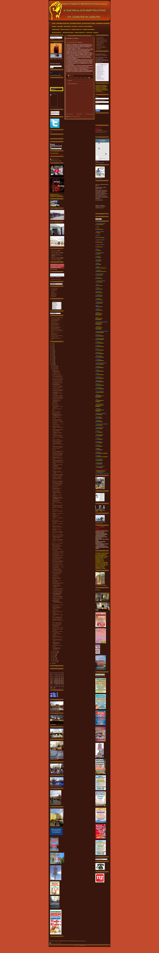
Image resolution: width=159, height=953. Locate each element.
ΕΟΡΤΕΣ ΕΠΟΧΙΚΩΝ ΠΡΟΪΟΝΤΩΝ (100, 44)
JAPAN (53, 410)
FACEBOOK (95, 32)
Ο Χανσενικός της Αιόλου (56, 485)
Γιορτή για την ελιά (55, 610)
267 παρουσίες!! (55, 486)
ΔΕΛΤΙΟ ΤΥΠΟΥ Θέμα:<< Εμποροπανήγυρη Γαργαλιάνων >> (57, 625)
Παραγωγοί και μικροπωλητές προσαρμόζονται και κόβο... (57, 454)
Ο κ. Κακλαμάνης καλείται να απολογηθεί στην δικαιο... (57, 591)
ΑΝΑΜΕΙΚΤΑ (98, 48)
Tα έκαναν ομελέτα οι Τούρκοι (57, 627)
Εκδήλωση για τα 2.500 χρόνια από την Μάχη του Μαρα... (57, 561)
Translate (58, 39)
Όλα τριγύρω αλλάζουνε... (57, 373)
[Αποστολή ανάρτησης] (89, 77)
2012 (52, 362)
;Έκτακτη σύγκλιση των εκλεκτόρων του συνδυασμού (56, 255)
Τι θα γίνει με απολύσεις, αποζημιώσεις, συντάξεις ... (57, 420)
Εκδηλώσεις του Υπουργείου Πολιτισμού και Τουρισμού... (57, 481)
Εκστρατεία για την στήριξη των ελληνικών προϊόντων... (57, 596)
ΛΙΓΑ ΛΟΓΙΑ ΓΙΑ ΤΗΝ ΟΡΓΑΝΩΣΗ (85, 26)
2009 (52, 663)
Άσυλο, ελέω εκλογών (56, 490)
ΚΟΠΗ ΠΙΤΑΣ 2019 (99, 37)
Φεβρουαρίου (54, 660)
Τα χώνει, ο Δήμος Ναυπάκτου (57, 378)
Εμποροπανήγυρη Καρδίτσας (57, 531)
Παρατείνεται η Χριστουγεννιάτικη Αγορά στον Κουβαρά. (57, 258)
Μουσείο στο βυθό (55, 520)
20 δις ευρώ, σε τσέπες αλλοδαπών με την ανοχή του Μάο (57, 472)
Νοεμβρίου (54, 367)
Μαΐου (53, 656)
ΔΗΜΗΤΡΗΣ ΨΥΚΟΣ (55, 159)
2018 (52, 354)
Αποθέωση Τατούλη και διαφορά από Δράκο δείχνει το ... (57, 620)
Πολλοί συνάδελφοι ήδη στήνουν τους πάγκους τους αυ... (57, 444)
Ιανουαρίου (54, 661)
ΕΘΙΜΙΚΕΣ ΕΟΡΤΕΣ (100, 38)
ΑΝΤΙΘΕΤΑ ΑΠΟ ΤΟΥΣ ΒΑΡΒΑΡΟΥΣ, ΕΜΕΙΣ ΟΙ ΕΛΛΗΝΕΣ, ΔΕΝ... (57, 415)
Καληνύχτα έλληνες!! (56, 544)
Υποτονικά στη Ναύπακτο (56, 408)
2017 (52, 355)
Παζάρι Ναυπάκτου (55, 404)
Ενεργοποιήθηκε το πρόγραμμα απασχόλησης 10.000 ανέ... (57, 393)
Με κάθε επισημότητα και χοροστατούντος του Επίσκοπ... (56, 608)
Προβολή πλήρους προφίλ (56, 160)
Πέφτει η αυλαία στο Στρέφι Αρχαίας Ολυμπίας (57, 546)
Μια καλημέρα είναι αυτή (56, 563)
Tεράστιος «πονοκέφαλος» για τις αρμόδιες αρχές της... (57, 441)
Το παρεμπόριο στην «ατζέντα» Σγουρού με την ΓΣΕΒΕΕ (57, 390)
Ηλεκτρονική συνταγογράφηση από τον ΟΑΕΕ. (57, 555)
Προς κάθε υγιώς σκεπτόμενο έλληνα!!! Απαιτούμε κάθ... (57, 380)
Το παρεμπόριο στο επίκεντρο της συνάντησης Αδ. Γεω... (57, 589)
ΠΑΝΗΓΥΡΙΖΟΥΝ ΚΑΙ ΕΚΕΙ (101, 40)
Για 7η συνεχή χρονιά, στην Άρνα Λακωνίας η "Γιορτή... (57, 382)
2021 (52, 350)
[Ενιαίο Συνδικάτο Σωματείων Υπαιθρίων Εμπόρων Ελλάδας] (54, 106)
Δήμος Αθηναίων (54, 322)
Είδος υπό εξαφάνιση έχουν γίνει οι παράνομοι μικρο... (57, 617)
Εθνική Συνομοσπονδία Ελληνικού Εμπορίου (55, 324)
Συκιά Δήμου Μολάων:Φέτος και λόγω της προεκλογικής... (57, 465)
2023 (52, 347)
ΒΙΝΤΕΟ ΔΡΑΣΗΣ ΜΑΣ (65, 29)
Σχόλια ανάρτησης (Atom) (75, 116)
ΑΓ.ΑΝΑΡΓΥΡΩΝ (54, 288)
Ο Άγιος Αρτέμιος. (55, 509)
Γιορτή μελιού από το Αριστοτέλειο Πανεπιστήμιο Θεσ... (57, 637)
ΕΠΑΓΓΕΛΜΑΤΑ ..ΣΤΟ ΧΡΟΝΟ (70, 26)
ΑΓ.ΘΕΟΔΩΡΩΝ (54, 289)
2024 (52, 346)
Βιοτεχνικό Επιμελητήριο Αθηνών (57, 317)
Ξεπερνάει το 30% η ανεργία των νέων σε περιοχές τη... (57, 387)
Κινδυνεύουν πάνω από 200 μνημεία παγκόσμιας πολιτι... (57, 537)
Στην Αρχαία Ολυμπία (56, 412)
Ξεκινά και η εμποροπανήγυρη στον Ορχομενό (57, 565)
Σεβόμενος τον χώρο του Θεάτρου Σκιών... (56, 501)
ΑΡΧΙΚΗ (54, 23)
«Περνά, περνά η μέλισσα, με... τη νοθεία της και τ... (57, 623)
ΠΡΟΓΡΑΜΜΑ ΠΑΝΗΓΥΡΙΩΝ (62, 23)
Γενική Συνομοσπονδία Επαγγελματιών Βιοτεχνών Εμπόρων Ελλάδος (56, 320)
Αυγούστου (54, 652)
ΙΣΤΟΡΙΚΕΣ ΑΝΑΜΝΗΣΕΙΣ (101, 47)
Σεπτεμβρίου (54, 651)
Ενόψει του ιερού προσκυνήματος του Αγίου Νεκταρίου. (57, 406)
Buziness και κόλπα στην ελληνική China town (56, 573)
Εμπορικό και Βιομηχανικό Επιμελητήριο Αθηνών (56, 328)
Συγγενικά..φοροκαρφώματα (57, 502)
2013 (52, 360)
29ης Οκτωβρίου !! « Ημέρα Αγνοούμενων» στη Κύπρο (57, 396)
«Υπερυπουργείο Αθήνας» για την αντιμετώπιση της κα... (57, 376)
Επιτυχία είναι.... (55, 369)
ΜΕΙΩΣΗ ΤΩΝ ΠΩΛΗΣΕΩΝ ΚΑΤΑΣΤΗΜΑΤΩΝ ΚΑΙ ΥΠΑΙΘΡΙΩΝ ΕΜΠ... (57, 594)
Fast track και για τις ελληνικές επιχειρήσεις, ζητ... (57, 553)
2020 (52, 351)
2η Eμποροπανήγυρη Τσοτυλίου (56, 516)
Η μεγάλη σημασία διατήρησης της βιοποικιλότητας (57, 430)
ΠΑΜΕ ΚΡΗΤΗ (53, 250)
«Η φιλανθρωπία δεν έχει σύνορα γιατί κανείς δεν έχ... (57, 478)
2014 (52, 359)
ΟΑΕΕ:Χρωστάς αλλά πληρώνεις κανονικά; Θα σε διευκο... (57, 427)
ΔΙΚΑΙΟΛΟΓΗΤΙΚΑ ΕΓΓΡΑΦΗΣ (88, 23)
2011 (52, 363)
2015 (52, 358)
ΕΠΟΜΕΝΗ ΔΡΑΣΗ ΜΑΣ (76, 29)
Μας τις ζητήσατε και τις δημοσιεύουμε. (56, 581)
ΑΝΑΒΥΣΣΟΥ (53, 296)
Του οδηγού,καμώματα (56, 388)
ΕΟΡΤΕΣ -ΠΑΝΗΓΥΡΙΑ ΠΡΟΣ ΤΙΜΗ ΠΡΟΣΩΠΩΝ (101, 42)
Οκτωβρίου (54, 368)
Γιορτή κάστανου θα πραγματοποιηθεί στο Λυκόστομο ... (56, 643)
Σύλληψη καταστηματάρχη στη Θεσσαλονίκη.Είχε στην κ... (57, 461)
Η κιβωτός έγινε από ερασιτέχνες (56, 575)
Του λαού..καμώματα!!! (56, 439)
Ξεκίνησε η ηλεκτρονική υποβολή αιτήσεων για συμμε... (56, 492)
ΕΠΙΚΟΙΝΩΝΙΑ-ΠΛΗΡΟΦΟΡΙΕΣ (103, 23)
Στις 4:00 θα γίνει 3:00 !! (56, 374)
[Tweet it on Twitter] (70, 75)
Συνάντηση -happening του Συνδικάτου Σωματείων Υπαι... (57, 468)
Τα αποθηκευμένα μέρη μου (102, 161)
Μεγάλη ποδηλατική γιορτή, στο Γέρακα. (57, 550)
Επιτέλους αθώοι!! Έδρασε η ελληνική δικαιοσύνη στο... (57, 484)
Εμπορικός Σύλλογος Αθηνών (56, 329)
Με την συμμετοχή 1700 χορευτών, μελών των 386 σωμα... (57, 640)
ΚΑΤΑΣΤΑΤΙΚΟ (89, 32)
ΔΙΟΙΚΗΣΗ (54, 26)
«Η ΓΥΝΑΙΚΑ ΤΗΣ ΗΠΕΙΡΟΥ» (57, 539)
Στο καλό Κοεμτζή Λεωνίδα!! (57, 571)
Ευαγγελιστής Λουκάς (56, 559)
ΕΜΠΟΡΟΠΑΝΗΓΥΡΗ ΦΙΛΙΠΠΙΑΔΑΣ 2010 (56, 384)
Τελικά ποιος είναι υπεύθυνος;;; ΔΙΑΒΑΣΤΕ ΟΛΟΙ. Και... (57, 432)
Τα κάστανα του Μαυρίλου (57, 455)
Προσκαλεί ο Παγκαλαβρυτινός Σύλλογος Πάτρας (57, 583)
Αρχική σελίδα (79, 114)
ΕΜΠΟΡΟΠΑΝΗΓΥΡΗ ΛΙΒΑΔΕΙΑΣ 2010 (56, 371)
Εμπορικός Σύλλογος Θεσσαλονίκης (55, 334)
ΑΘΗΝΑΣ (52, 292)
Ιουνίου (53, 655)
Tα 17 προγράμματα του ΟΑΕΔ (57, 551)
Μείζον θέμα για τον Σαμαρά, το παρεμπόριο (57, 632)
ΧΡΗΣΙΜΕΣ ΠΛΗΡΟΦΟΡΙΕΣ (89, 29)
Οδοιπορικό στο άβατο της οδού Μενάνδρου (57, 489)
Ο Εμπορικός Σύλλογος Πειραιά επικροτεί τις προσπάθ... (56, 586)
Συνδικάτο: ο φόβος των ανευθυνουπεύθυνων (55, 252)
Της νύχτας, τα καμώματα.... (57, 476)
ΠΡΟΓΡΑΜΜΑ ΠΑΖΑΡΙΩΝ (75, 23)
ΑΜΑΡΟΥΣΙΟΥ (54, 293)
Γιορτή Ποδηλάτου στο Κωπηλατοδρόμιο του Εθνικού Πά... (56, 648)
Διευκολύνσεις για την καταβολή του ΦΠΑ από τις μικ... (57, 527)
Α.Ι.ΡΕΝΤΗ (53, 291)
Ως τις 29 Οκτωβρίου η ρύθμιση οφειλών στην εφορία (57, 452)
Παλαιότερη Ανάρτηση (89, 114)
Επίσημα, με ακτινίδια (56, 411)
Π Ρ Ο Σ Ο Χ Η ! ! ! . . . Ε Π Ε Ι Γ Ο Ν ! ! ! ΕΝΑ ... (57, 424)
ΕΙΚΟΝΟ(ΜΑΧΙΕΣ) (56, 29)
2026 (52, 343)
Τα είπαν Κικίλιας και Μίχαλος (75, 42)
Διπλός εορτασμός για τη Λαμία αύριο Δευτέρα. (57, 567)
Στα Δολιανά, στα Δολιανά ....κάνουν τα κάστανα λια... (57, 435)
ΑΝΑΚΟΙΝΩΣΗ (53, 259)
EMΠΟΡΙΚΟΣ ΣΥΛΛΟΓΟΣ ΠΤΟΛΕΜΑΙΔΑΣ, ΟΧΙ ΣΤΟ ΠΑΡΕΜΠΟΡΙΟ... (57, 498)
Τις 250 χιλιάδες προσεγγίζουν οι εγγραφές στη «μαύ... (57, 558)
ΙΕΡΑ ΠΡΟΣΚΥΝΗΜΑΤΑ (100, 46)
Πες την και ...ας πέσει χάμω (57, 543)
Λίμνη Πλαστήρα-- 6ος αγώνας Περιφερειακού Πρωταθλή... (57, 475)
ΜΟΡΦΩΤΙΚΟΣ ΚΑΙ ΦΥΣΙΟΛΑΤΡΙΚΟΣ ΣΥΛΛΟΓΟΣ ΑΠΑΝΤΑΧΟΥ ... (57, 602)
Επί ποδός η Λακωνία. (56, 448)
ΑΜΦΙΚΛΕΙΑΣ (53, 295)
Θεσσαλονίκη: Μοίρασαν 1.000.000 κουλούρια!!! (56, 569)
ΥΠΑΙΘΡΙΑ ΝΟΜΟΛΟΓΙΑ (79, 32)
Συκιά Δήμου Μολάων (56, 577)
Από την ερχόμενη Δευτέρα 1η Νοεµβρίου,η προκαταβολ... (57, 398)
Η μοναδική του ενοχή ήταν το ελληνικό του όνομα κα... (57, 506)
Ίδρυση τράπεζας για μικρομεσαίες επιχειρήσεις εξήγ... (57, 458)
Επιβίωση (54, 449)
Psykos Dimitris (82, 945)
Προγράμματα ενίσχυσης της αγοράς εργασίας (57, 599)
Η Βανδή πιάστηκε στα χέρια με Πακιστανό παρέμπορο (57, 447)
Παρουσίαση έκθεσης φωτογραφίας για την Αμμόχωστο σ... (56, 400)
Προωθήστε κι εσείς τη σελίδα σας (55, 107)
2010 (52, 364)
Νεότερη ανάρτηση (69, 114)
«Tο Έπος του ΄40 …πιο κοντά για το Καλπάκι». (57, 605)
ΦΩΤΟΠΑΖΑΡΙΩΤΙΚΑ (56, 32)
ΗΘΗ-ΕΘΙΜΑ (60, 26)
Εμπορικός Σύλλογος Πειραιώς (56, 335)
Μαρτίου (53, 659)
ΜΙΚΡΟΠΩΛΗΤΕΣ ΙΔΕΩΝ (68, 32)
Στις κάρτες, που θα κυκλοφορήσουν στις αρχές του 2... (57, 614)
